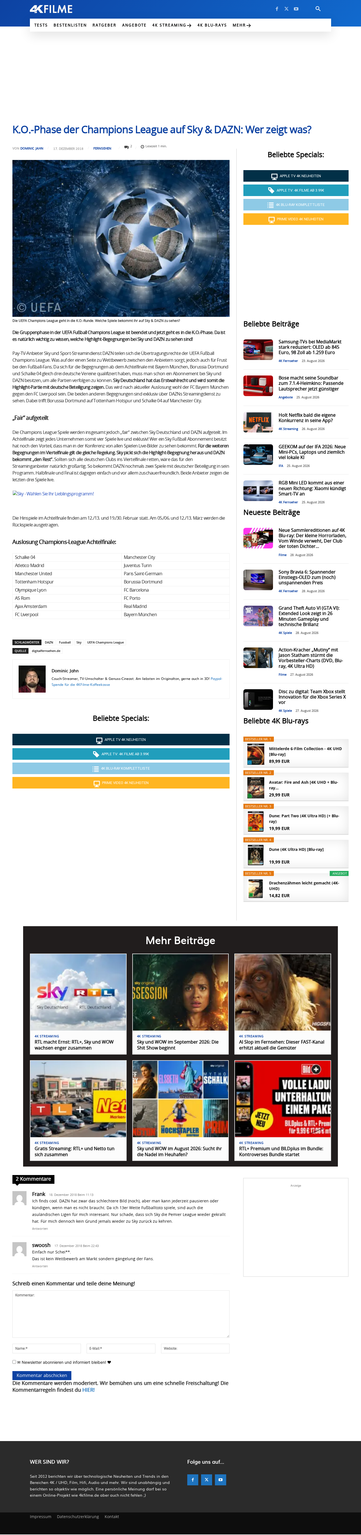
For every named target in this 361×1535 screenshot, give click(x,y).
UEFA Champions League (105, 642)
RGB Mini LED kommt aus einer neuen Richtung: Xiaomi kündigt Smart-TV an (312, 488)
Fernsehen (102, 148)
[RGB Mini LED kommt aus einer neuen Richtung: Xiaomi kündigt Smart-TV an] (258, 490)
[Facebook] (277, 9)
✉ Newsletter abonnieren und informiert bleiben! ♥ (63, 1362)
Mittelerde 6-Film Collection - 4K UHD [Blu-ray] (305, 751)
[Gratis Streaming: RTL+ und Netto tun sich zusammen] (78, 1099)
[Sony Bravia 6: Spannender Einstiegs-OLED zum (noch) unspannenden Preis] (258, 580)
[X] (286, 9)
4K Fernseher (288, 361)
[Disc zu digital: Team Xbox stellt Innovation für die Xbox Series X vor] (258, 699)
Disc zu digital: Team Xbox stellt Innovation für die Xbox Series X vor (312, 697)
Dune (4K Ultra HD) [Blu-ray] (296, 849)
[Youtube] (296, 9)
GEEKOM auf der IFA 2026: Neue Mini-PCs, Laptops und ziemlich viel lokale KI (312, 452)
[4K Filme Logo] (59, 9)
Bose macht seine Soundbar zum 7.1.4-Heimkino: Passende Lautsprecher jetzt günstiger (311, 383)
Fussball (65, 642)
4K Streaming (288, 429)
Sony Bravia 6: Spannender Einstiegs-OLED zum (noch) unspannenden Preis (307, 577)
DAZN (49, 642)
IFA (281, 465)
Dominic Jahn (31, 148)
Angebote (286, 397)
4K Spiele (285, 632)
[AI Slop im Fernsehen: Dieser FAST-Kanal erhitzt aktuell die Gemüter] (283, 992)
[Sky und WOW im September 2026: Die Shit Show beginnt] (180, 992)
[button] (318, 9)
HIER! (88, 1390)
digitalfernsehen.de (46, 651)
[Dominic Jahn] (32, 679)
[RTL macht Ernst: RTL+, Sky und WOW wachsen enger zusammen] (78, 992)
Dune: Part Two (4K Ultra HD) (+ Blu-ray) (304, 818)
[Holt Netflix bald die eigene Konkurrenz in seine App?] (258, 422)
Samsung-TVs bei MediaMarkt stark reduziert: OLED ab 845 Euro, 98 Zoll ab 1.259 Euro (310, 347)
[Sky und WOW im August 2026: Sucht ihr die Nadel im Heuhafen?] (180, 1099)
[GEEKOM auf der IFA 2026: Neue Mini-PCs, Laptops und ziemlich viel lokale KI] (258, 454)
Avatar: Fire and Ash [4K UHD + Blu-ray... (303, 784)
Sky (79, 642)
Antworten (40, 1228)
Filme (283, 555)
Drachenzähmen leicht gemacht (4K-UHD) (304, 885)
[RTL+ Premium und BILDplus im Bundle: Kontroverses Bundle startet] (283, 1099)
